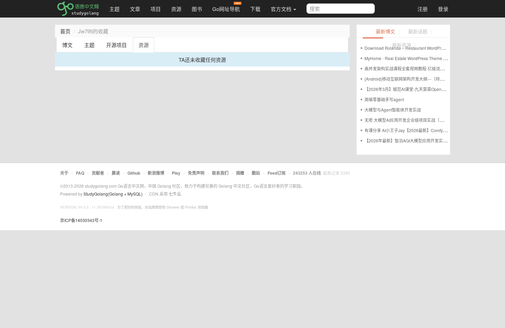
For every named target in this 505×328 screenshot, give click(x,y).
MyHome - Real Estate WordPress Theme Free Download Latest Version (432, 58)
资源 (176, 8)
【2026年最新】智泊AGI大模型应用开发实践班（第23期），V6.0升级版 (429, 140)
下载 (255, 8)
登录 (443, 8)
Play (176, 173)
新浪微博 (156, 173)
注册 (422, 8)
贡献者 (98, 173)
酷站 (256, 173)
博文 (67, 44)
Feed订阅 (276, 173)
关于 (64, 173)
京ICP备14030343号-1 (81, 220)
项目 (155, 8)
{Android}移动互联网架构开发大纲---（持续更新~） (411, 79)
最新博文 (385, 31)
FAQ (80, 173)
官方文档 (282, 8)
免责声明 (196, 173)
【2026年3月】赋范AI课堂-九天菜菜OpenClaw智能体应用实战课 (424, 89)
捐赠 (240, 173)
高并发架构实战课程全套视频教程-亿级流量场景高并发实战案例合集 (427, 68)
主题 (114, 8)
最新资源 (401, 45)
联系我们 (220, 173)
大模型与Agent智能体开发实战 (392, 110)
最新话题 (417, 31)
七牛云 (175, 194)
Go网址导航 (226, 8)
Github (133, 173)
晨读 (116, 173)
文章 (135, 8)
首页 (65, 31)
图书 (197, 8)
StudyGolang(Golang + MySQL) (113, 194)
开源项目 (116, 44)
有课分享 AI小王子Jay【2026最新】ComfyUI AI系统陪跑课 (418, 130)
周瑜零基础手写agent (384, 99)
